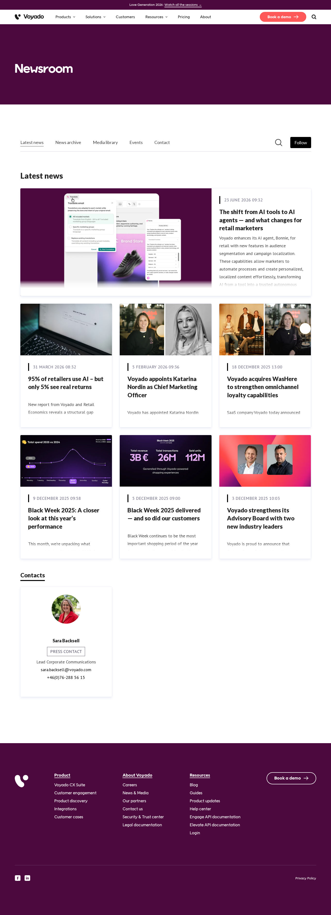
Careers (130, 784)
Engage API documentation (215, 816)
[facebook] (18, 878)
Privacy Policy (305, 878)
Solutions (93, 17)
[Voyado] (29, 17)
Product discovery (70, 800)
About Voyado (137, 775)
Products (63, 17)
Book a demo (279, 17)
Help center (200, 808)
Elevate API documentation (215, 824)
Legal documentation (142, 824)
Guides (196, 792)
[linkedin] (27, 878)
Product (62, 775)
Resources (154, 17)
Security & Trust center (143, 816)
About (205, 17)
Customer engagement (75, 792)
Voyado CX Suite (69, 784)
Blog (194, 784)
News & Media (136, 792)
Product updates (205, 800)
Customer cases (68, 816)
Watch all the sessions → (183, 5)
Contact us (133, 808)
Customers (125, 17)
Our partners (134, 800)
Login (195, 832)
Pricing (184, 17)
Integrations (65, 808)
